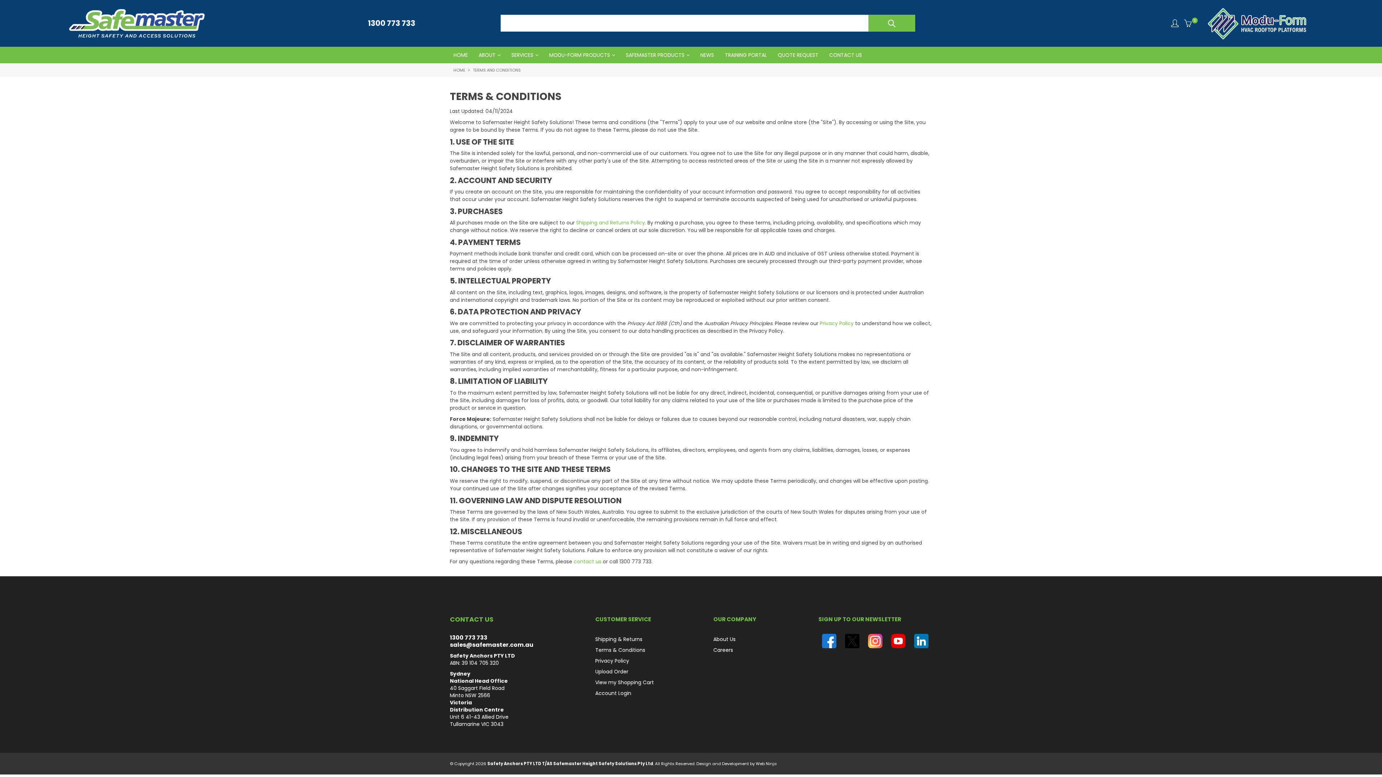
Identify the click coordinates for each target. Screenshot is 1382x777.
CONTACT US (845, 55)
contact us (587, 561)
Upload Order (611, 671)
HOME (460, 55)
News (707, 55)
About (487, 55)
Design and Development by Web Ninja (736, 764)
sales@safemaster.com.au (491, 645)
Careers (723, 650)
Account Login (613, 693)
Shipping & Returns (618, 639)
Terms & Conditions (620, 650)
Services (522, 55)
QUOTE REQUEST (798, 55)
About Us (724, 639)
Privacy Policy (837, 323)
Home (459, 70)
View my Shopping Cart (624, 682)
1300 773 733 (468, 637)
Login (1175, 23)
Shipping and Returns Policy (610, 222)
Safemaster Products (655, 55)
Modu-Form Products (579, 55)
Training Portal (746, 55)
